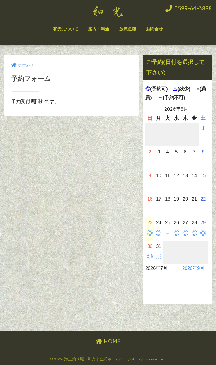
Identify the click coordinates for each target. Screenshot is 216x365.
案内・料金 (98, 28)
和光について (65, 28)
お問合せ (154, 28)
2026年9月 (193, 268)
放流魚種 (127, 28)
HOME (111, 341)
